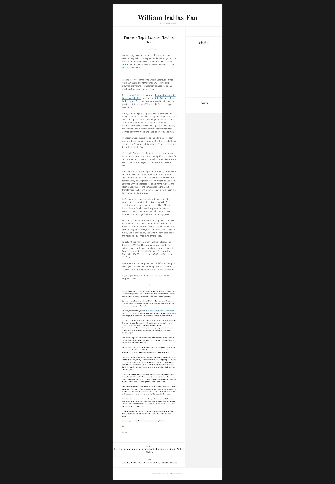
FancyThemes (179, 473)
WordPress (171, 473)
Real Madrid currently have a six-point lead (160, 311)
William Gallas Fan (167, 18)
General (124, 432)
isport (143, 49)
